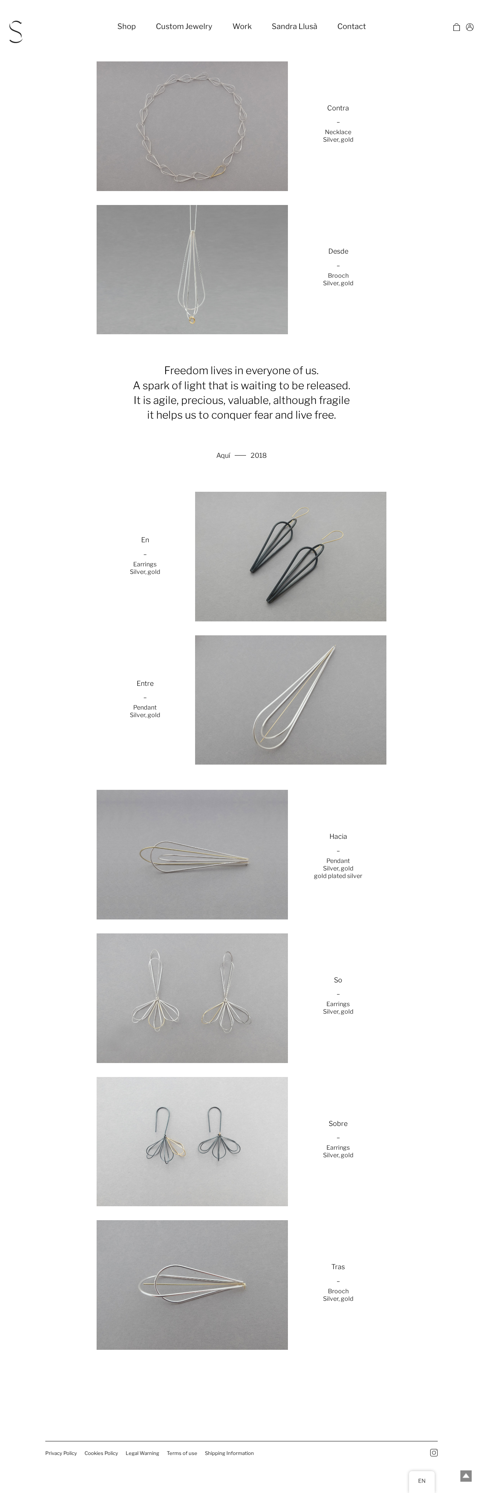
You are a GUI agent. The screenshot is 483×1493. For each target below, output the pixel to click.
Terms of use (182, 1453)
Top (466, 1476)
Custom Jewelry (184, 26)
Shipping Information (229, 1453)
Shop (126, 26)
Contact (351, 26)
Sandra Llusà (294, 26)
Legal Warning (142, 1453)
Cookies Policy (101, 1453)
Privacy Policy (61, 1453)
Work (242, 26)
